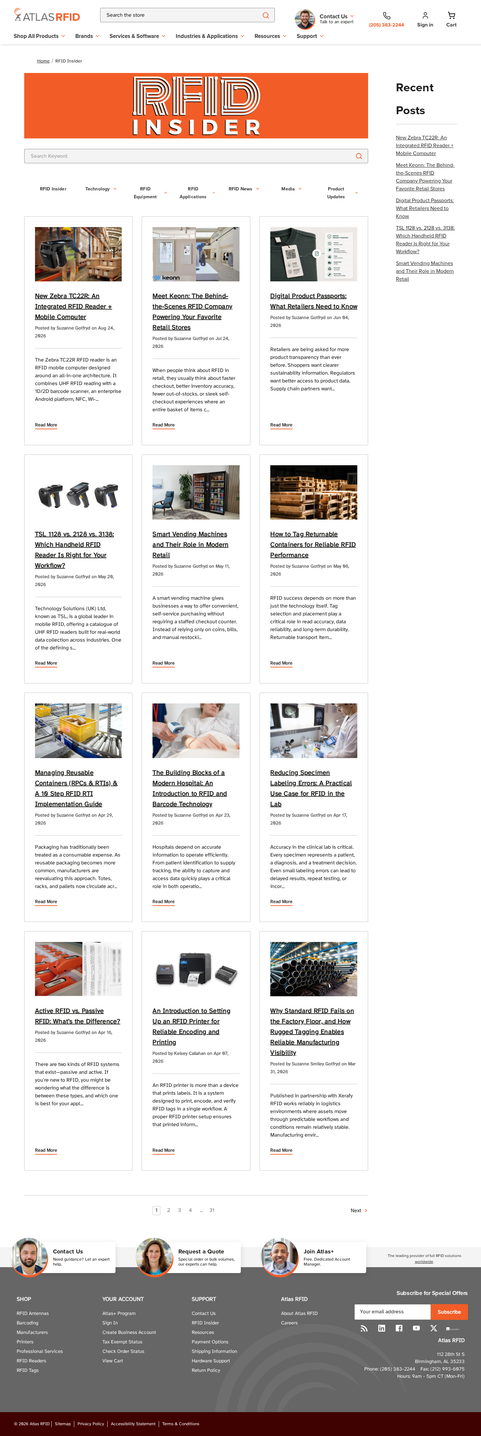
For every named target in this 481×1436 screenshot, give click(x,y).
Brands (84, 36)
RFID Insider (53, 189)
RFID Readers (31, 1361)
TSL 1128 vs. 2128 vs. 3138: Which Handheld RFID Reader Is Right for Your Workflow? (425, 239)
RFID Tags (28, 1370)
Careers (289, 1323)
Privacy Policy (91, 1424)
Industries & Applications (207, 36)
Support (307, 36)
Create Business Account (129, 1332)
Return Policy (206, 1370)
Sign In (110, 1323)
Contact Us (204, 1313)
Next (357, 1211)
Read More (46, 425)
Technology (97, 189)
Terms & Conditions (180, 1424)
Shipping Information (214, 1351)
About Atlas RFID (299, 1313)
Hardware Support (211, 1361)
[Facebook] (399, 1328)
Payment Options (210, 1342)
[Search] (266, 15)
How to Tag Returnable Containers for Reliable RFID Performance (313, 545)
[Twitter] (433, 1328)
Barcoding (27, 1323)
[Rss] (364, 1328)
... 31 (207, 1210)
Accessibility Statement (133, 1424)
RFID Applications (193, 193)
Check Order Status (123, 1351)
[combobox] (171, 15)
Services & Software (134, 36)
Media (288, 189)
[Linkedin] (381, 1328)
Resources (267, 36)
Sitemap (63, 1424)
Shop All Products (36, 36)
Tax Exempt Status (122, 1342)
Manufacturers (32, 1332)
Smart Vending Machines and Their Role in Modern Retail (425, 270)
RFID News (240, 189)
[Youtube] (416, 1328)
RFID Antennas (33, 1313)
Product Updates (336, 193)
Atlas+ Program (119, 1313)
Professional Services (40, 1351)
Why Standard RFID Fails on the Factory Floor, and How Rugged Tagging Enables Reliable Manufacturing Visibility (312, 1032)
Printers (25, 1342)
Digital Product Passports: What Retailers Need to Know (425, 208)
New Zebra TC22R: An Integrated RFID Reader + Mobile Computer (425, 145)
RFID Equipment (145, 193)
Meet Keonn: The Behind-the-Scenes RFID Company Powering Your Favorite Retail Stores (425, 176)
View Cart (112, 1361)
